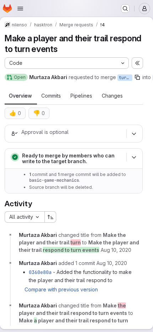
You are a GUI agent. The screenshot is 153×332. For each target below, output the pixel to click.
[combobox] (24, 217)
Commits (51, 96)
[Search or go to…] (125, 8)
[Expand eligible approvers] (134, 133)
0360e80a (40, 272)
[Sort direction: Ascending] (50, 217)
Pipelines (81, 96)
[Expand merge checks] (134, 157)
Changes (112, 96)
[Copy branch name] (137, 77)
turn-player (125, 78)
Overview (20, 96)
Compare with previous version (61, 289)
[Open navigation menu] (20, 8)
